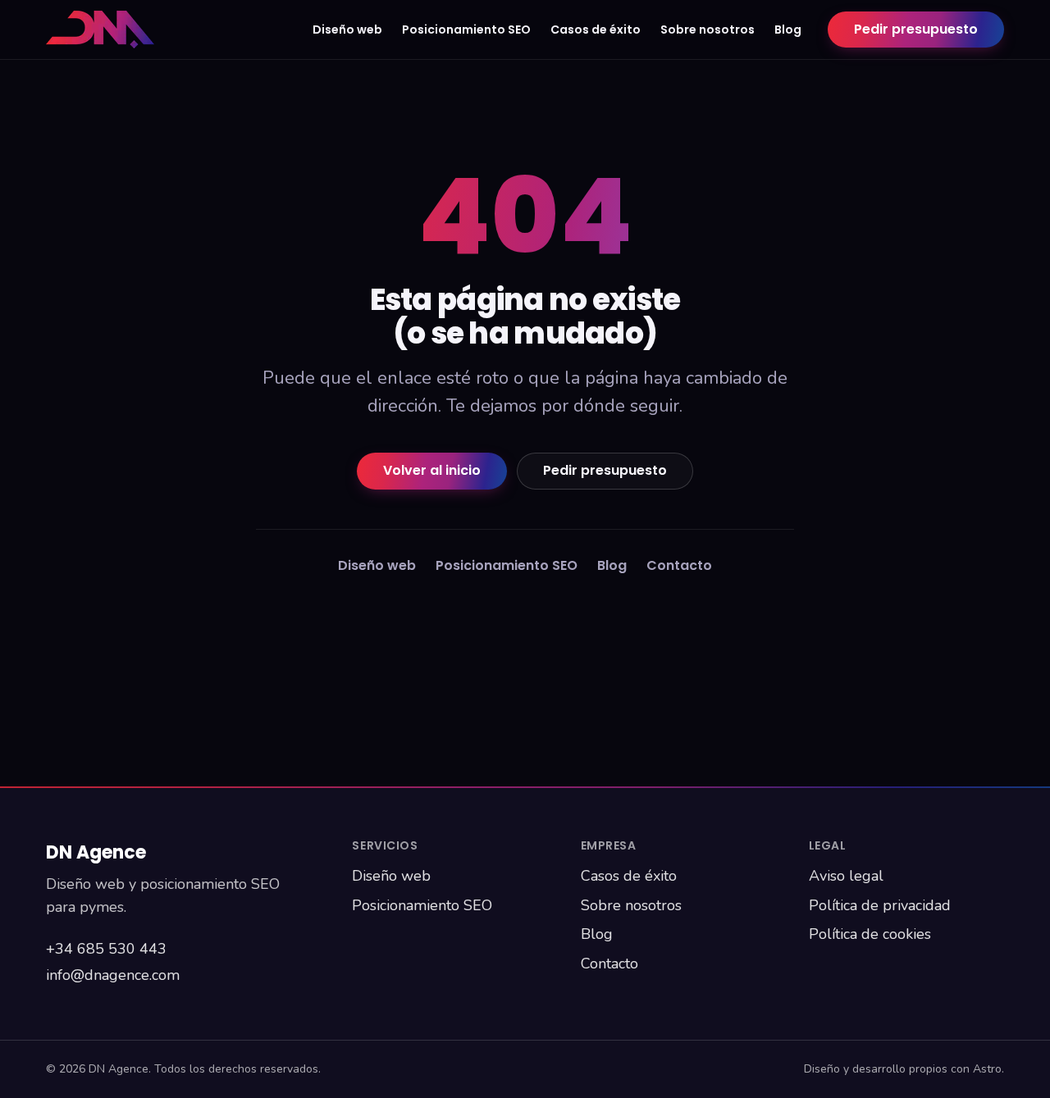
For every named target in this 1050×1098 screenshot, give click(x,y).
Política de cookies (870, 934)
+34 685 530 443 (106, 949)
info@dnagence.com (113, 975)
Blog (787, 29)
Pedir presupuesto (916, 29)
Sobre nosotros (707, 29)
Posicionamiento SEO (466, 29)
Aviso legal (846, 876)
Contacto (679, 565)
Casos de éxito (595, 29)
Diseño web (347, 29)
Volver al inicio (432, 470)
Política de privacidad (880, 905)
